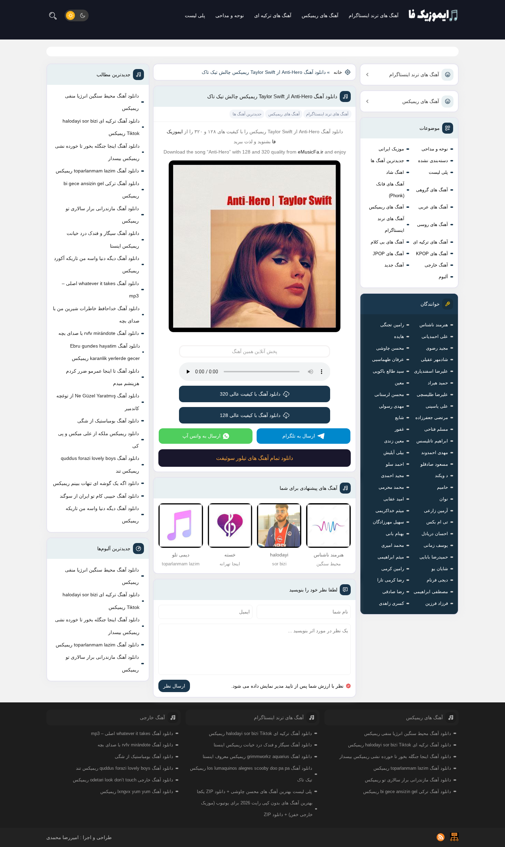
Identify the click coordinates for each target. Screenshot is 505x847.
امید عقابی (393, 498)
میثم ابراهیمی (391, 557)
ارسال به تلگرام (298, 436)
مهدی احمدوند (434, 452)
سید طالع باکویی (388, 371)
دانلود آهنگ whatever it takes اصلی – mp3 (100, 289)
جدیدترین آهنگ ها (387, 160)
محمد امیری (392, 545)
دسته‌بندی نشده (433, 160)
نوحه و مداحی (229, 15)
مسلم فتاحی (436, 429)
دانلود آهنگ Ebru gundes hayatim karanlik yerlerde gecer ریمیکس (105, 352)
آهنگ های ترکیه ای (272, 15)
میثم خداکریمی (389, 510)
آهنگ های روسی (432, 224)
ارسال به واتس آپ (201, 436)
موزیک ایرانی (391, 148)
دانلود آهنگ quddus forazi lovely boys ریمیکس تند (100, 464)
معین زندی (394, 440)
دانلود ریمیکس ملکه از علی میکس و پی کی (98, 440)
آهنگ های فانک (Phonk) (390, 189)
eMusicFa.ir (310, 152)
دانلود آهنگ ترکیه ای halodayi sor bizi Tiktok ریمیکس (101, 127)
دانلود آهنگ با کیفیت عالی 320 (250, 394)
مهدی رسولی (391, 406)
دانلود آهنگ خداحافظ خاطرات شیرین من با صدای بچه (96, 315)
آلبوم (443, 276)
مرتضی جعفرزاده (431, 417)
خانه (338, 72)
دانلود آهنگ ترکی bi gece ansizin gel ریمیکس (101, 190)
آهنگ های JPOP (388, 253)
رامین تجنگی (392, 324)
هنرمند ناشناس (433, 324)
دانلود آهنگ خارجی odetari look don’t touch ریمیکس (123, 779)
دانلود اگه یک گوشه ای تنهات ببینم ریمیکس (96, 483)
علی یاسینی (437, 406)
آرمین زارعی (436, 510)
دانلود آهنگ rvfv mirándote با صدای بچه (98, 333)
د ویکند (441, 475)
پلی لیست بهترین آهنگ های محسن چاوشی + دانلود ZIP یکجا (254, 791)
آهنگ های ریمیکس (320, 15)
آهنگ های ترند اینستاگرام (374, 15)
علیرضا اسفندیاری (431, 371)
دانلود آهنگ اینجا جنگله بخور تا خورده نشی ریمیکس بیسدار (97, 152)
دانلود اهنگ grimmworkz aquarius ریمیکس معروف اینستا (257, 756)
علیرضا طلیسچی (432, 394)
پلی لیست (195, 15)
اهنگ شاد (395, 172)
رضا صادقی (393, 591)
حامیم (442, 487)
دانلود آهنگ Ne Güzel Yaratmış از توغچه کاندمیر (97, 402)
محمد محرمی (391, 487)
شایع (399, 417)
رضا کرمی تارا (390, 580)
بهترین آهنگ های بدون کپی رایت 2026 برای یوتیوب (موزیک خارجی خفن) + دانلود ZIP (257, 808)
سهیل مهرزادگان (388, 521)
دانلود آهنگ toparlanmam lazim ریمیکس (97, 170)
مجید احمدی (392, 475)
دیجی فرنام (437, 580)
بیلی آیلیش (393, 452)
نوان (443, 498)
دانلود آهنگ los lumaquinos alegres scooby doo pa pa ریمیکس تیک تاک (251, 774)
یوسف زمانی (436, 545)
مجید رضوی (437, 348)
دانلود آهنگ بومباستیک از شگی (108, 421)
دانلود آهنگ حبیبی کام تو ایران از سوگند (99, 496)
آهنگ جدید (394, 265)
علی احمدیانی (435, 336)
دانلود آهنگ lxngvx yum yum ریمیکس (136, 791)
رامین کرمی (392, 568)
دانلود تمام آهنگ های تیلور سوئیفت (254, 458)
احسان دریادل (435, 533)
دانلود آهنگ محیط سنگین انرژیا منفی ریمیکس (102, 102)
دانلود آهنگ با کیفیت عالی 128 (250, 415)
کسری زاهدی (391, 603)
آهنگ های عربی (433, 207)
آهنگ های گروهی (432, 189)
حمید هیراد (438, 382)
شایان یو (439, 568)
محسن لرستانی (389, 394)
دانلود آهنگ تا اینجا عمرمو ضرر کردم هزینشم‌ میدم (102, 377)
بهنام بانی (395, 533)
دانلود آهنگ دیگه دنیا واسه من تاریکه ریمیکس (102, 514)
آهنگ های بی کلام (387, 242)
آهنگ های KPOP (432, 253)
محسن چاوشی (390, 348)
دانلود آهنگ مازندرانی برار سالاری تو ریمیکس (102, 215)
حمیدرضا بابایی (433, 557)
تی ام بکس (437, 521)
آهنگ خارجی (436, 265)
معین (399, 382)
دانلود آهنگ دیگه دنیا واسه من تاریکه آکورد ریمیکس (96, 264)
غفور (399, 429)
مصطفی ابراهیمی (431, 591)
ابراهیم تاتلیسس (432, 440)
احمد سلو (395, 464)
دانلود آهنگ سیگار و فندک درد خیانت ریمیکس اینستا (103, 239)
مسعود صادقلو (434, 464)
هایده (399, 336)
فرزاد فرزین (436, 603)
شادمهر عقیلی (434, 359)
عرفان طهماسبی (388, 359)
